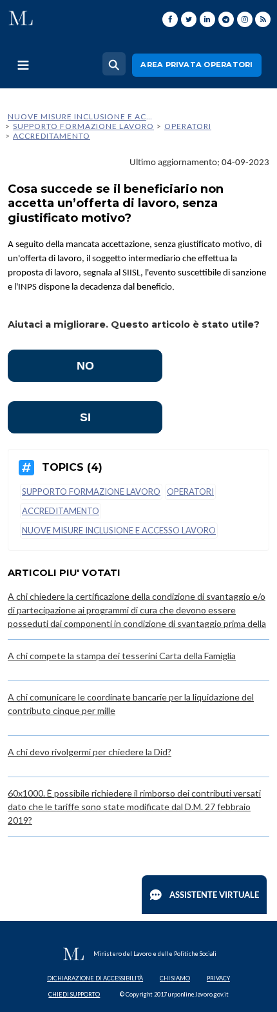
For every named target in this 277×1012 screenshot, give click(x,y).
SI (85, 417)
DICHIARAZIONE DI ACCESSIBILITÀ (95, 978)
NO (85, 365)
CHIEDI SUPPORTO (74, 994)
